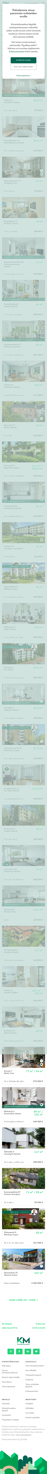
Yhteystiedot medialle (10, 1420)
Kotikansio (29, 1380)
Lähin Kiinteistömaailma (34, 1366)
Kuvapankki (6, 1415)
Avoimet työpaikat (32, 1417)
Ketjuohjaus (6, 1366)
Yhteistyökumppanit (33, 1375)
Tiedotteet (6, 1404)
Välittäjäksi (29, 1408)
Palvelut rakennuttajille (10, 1377)
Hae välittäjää (30, 1370)
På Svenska (7, 1324)
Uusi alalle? (29, 1413)
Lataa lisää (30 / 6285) (22, 1300)
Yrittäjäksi (29, 1404)
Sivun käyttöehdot (23, 1435)
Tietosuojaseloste (8, 1387)
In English (40, 1324)
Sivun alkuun (38, 1328)
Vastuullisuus (7, 1382)
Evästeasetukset (31, 1391)
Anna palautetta (9, 1328)
